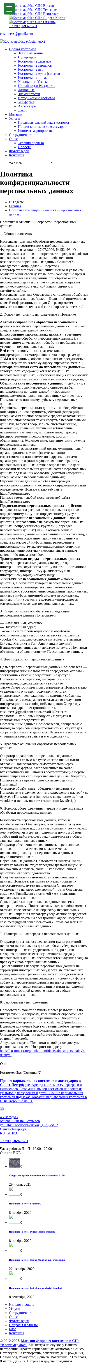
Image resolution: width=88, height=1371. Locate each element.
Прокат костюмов (22, 49)
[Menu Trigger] (9, 9)
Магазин (15, 114)
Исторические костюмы (36, 98)
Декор (22, 110)
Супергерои (27, 57)
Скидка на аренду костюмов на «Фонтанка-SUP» (37, 1175)
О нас (13, 139)
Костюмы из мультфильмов (39, 73)
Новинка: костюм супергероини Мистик (32, 1231)
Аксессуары (27, 106)
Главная (15, 206)
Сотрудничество (21, 135)
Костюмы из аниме (32, 78)
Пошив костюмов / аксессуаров (42, 126)
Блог (12, 1329)
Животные (26, 90)
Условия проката (31, 143)
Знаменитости (29, 94)
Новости (24, 147)
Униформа (26, 102)
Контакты (16, 155)
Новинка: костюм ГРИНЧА (25, 1203)
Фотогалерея (19, 151)
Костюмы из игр (30, 69)
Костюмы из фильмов (34, 61)
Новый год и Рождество (36, 86)
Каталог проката (22, 1304)
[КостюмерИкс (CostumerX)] (22, 41)
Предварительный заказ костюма (43, 122)
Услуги (14, 118)
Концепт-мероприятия (35, 131)
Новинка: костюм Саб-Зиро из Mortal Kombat (35, 1287)
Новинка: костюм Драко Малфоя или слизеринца (37, 1259)
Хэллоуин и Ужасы (33, 82)
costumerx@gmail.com (16, 34)
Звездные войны (31, 53)
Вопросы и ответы (23, 1325)
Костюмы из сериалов (35, 65)
